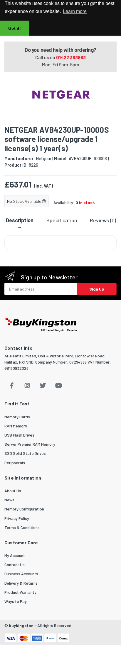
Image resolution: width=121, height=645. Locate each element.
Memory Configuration (24, 508)
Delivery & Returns (21, 583)
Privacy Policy (16, 518)
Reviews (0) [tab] (103, 220)
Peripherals (14, 462)
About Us (12, 490)
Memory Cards (17, 416)
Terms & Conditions (22, 527)
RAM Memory (15, 425)
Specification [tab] (61, 220)
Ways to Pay (15, 601)
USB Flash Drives (19, 434)
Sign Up (96, 288)
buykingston (21, 625)
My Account (14, 555)
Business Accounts (21, 573)
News (9, 499)
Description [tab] (19, 220)
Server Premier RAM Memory (29, 444)
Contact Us (14, 564)
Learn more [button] (75, 11)
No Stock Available (24, 201)
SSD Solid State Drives (25, 453)
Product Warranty (20, 592)
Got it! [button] (14, 28)
